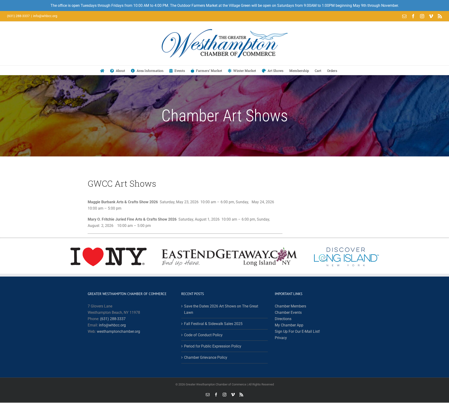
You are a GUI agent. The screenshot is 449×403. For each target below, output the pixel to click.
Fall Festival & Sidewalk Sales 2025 (213, 324)
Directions (283, 319)
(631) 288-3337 (113, 319)
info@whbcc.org (45, 16)
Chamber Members (290, 306)
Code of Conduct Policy (203, 335)
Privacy (281, 338)
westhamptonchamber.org (118, 331)
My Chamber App (289, 325)
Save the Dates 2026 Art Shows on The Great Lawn (221, 309)
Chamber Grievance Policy (205, 357)
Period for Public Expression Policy (212, 346)
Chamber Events (288, 312)
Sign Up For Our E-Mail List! (297, 331)
